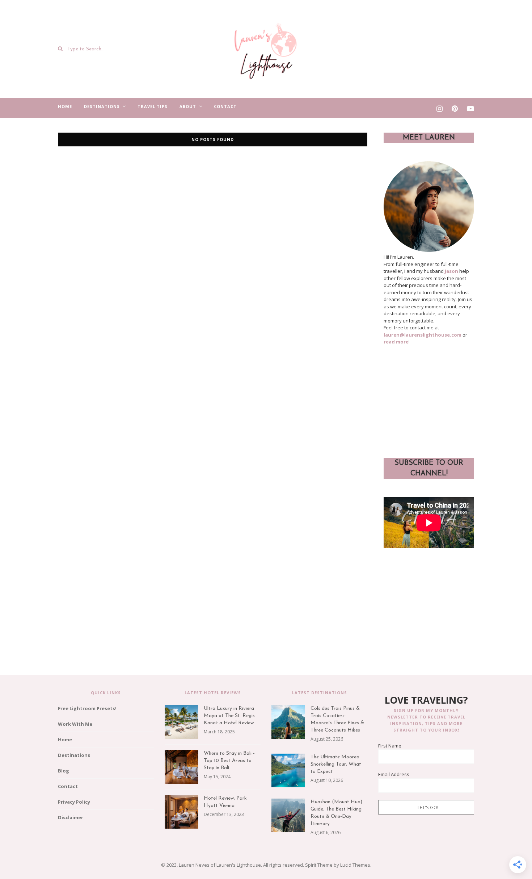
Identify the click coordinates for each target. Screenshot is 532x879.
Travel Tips (153, 106)
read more (396, 341)
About (188, 106)
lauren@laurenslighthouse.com (422, 335)
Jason (451, 271)
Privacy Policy (74, 802)
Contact (225, 106)
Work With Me (75, 724)
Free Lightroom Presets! (87, 708)
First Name (389, 745)
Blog (63, 770)
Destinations (102, 106)
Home (65, 106)
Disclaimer (70, 817)
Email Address (393, 774)
